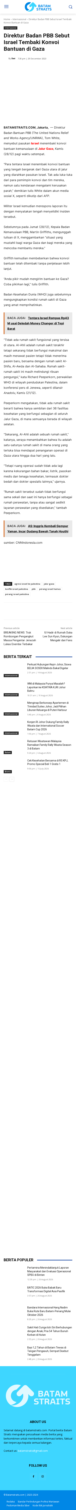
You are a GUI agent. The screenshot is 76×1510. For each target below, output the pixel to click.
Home (7, 19)
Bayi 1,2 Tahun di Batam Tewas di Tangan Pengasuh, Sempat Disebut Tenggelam (47, 1351)
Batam (8, 752)
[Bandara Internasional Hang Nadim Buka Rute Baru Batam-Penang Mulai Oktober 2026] (14, 1313)
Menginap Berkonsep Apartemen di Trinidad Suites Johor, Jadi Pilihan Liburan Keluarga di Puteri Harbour (48, 706)
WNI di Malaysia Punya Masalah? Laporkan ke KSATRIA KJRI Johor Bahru (46, 687)
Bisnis (8, 771)
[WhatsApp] (44, 68)
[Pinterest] (36, 68)
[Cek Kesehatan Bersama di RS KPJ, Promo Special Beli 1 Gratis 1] (14, 766)
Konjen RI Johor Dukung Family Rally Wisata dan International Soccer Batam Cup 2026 (48, 726)
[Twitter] (27, 68)
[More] (53, 68)
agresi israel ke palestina (27, 583)
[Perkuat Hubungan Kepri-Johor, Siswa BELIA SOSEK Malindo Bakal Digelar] (14, 670)
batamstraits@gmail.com (33, 1450)
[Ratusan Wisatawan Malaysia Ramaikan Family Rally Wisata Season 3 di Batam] (14, 747)
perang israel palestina (17, 594)
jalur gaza (49, 583)
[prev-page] (6, 779)
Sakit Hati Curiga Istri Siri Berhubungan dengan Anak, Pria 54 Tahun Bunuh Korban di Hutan (49, 1331)
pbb (34, 589)
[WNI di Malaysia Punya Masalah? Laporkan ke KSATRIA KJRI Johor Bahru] (14, 689)
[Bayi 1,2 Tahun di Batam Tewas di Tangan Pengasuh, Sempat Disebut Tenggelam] (14, 1353)
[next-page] (12, 779)
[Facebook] (19, 68)
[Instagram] (42, 1476)
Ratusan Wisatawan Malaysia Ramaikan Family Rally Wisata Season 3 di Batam (49, 745)
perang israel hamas (50, 589)
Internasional (19, 19)
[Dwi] (6, 58)
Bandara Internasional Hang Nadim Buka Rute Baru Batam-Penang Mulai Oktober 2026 (49, 1311)
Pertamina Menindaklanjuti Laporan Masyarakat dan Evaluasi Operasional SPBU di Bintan (49, 1271)
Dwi (13, 58)
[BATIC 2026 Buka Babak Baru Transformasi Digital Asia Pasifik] (14, 1293)
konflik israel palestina (16, 589)
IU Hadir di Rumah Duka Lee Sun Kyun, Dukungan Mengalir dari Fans (57, 636)
